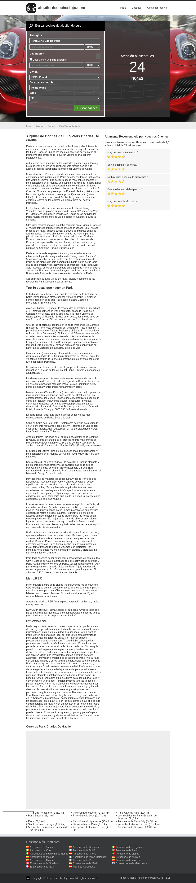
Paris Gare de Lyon (83, 815)
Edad (32, 92)
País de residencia (41, 82)
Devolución (36, 53)
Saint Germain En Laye (41, 824)
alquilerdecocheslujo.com (61, 8)
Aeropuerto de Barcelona (86, 847)
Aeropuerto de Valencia (128, 860)
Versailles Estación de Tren (133, 824)
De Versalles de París (85, 824)
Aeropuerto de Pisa (83, 860)
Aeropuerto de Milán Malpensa (89, 856)
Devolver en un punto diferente (50, 59)
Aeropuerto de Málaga (42, 856)
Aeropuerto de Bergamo (129, 847)
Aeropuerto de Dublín (84, 850)
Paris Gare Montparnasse (87, 821)
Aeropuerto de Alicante (42, 847)
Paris (31, 821)
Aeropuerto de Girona (84, 853)
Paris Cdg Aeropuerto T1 (41, 812)
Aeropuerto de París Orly (131, 821)
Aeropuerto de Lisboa (127, 853)
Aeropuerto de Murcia (42, 860)
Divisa (33, 71)
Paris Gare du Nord (128, 812)
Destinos (136, 7)
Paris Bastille (35, 815)
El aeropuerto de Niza (42, 866)
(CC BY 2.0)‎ (163, 877)
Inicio (123, 7)
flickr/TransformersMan (143, 877)
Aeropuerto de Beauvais (131, 827)
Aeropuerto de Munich (128, 856)
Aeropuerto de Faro (126, 850)
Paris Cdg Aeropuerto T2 (86, 812)
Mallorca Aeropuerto (84, 866)
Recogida (35, 35)
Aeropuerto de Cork (40, 850)
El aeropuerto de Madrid (86, 863)
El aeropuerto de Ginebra (44, 863)
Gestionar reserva (157, 7)
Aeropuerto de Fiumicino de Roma (49, 853)
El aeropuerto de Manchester (132, 863)
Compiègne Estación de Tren (89, 827)
